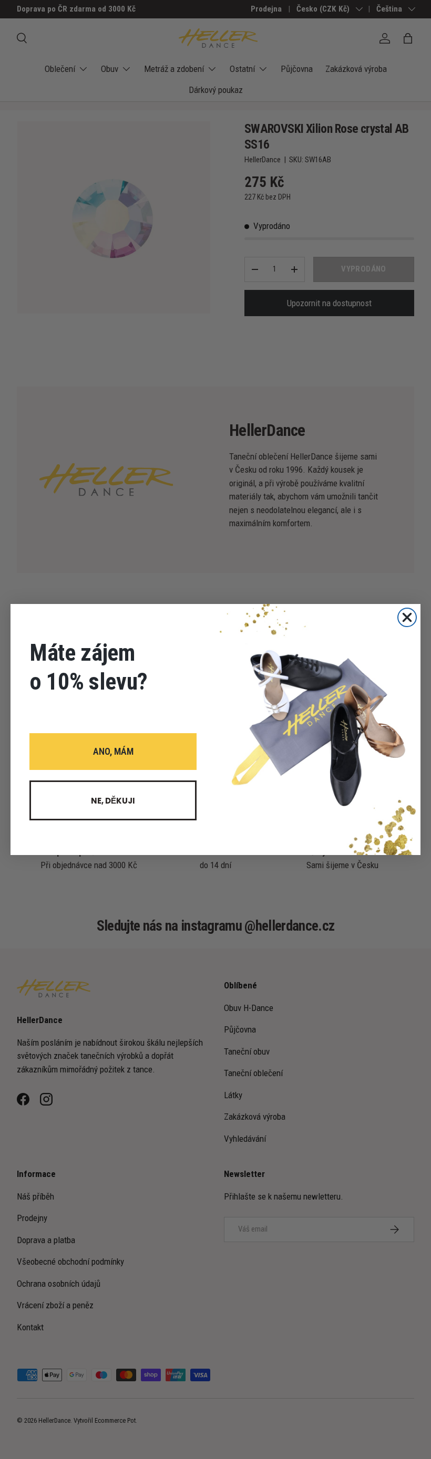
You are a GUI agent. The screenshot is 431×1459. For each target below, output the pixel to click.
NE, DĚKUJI (113, 800)
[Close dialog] (407, 617)
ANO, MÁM (113, 751)
